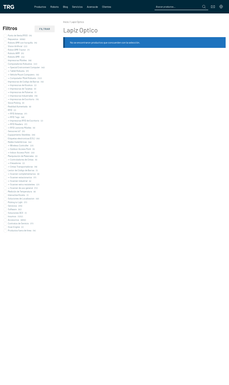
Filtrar (44, 28)
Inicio (66, 21)
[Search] (204, 6)
